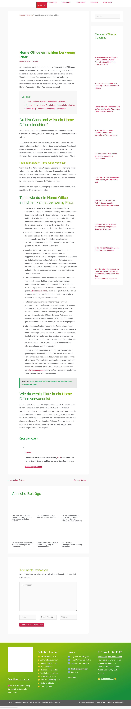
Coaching (35, 61)
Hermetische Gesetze (49, 670)
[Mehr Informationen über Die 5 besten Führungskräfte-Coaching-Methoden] (73, 532)
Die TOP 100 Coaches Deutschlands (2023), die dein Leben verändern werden (22, 518)
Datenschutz (91, 702)
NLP (59, 458)
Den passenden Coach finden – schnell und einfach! (48, 516)
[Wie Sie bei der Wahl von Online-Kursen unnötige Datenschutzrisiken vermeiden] (107, 192)
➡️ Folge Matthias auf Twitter (79, 660)
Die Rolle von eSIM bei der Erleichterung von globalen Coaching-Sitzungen (105, 226)
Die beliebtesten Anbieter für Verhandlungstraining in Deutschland (106, 156)
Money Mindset (46, 667)
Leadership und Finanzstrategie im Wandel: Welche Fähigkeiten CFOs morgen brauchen (107, 109)
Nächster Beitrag (80, 480)
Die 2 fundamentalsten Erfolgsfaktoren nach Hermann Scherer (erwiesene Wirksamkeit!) (72, 518)
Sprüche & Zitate (47, 683)
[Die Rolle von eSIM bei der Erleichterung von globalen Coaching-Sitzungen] (107, 216)
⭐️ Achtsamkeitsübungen (48, 660)
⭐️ (39, 663)
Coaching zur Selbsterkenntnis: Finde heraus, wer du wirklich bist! (107, 179)
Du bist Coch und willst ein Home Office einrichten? (46, 102)
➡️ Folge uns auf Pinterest (78, 663)
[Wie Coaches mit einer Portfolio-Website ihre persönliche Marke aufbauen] (107, 122)
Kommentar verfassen (25, 61)
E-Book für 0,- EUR (48, 657)
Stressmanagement (37, 370)
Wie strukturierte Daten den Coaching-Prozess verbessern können (107, 85)
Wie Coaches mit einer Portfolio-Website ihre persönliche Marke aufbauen (106, 132)
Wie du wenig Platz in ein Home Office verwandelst (46, 109)
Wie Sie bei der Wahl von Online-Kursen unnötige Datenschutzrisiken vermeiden (107, 203)
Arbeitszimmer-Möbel (38, 291)
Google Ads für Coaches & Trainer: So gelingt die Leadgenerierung (47, 544)
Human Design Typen (48, 663)
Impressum (82, 702)
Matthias (28, 452)
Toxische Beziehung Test (50, 680)
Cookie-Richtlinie (100, 702)
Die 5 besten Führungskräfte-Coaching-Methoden (72, 544)
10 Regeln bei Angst (48, 676)
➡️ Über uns (73, 672)
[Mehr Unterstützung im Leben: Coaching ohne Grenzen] (107, 239)
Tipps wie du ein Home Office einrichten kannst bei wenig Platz (50, 105)
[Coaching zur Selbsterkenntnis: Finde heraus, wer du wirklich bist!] (107, 169)
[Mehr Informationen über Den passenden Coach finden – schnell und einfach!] (48, 505)
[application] (47, 5)
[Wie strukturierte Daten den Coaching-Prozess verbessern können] (107, 75)
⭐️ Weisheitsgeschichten (48, 673)
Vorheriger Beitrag (16, 480)
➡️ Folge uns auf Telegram (78, 657)
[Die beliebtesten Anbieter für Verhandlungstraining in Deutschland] (107, 145)
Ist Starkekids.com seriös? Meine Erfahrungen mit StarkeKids (22, 544)
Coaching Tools (46, 686)
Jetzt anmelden (107, 679)
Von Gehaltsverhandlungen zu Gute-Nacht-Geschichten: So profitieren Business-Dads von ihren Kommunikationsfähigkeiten (107, 273)
